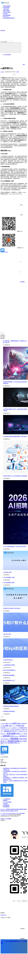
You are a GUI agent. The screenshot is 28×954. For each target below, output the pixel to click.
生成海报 (22, 281)
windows (8, 727)
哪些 (19, 729)
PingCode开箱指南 (7, 802)
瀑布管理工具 (9, 731)
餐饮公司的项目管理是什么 (9, 670)
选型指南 (8, 736)
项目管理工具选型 (15, 741)
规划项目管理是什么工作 (9, 680)
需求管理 (16, 736)
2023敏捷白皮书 (6, 799)
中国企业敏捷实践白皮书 (9, 18)
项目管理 (16, 739)
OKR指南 (5, 803)
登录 (2, 30)
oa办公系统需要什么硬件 (9, 582)
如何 (24, 729)
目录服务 (12, 810)
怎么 (2, 731)
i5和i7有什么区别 (7, 634)
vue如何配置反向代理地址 (9, 665)
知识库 (16, 731)
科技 (18, 71)
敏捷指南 (5, 800)
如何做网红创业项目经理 (9, 711)
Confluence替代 (6, 723)
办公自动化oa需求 (7, 572)
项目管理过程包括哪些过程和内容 (11, 706)
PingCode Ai (5, 16)
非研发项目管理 (6, 6)
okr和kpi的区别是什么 (8, 659)
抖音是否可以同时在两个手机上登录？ (12, 608)
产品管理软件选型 (7, 729)
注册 (4, 30)
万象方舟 (16, 810)
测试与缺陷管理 (6, 15)
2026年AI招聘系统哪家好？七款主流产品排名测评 (14, 546)
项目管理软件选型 (14, 742)
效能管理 (21, 809)
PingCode (3, 809)
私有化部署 (13, 734)
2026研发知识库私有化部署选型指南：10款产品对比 (15, 436)
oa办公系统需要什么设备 (9, 577)
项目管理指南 (6, 806)
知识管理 (5, 13)
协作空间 (4, 810)
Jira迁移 (7, 725)
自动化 (7, 810)
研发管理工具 (22, 731)
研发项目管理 (6, 7)
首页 (7, 54)
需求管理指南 (6, 805)
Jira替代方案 (6, 9)
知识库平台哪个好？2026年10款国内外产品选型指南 (15, 475)
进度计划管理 (6, 10)
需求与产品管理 (6, 12)
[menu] (1, 1)
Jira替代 (16, 723)
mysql (14, 725)
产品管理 (12, 809)
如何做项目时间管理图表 (9, 675)
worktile (2, 71)
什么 (14, 729)
